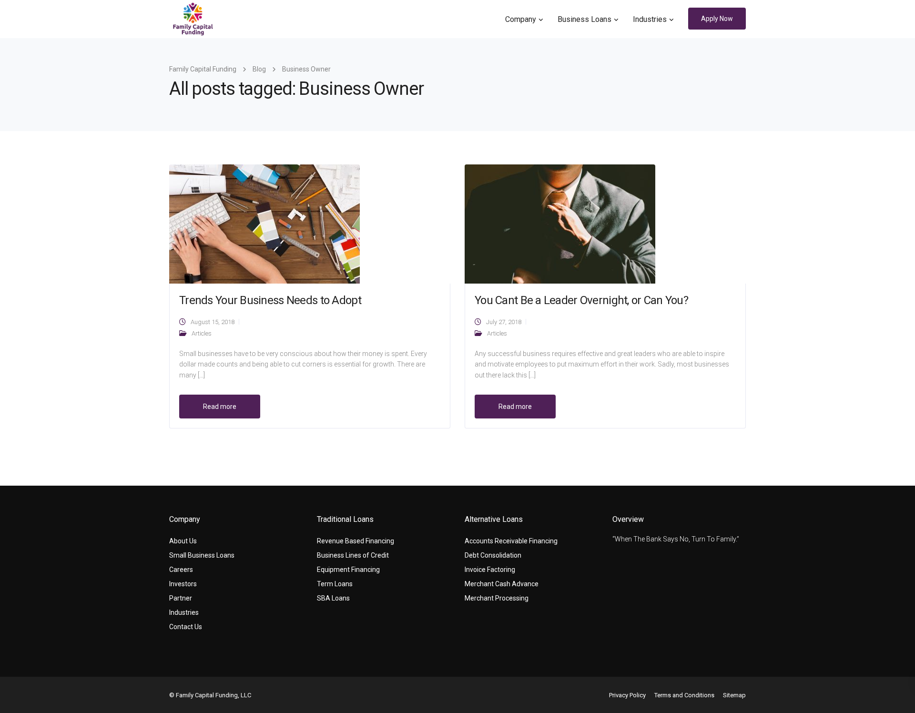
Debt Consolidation (493, 555)
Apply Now (717, 18)
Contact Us (185, 627)
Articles (202, 333)
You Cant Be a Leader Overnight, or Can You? (581, 300)
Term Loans (335, 584)
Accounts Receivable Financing (511, 541)
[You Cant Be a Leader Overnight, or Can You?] (560, 223)
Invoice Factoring (490, 569)
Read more (219, 406)
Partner (180, 598)
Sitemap (734, 695)
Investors (183, 584)
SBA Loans (333, 598)
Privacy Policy (627, 695)
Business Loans (584, 19)
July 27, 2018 (503, 322)
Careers (181, 569)
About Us (183, 541)
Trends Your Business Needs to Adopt (270, 300)
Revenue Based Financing (355, 541)
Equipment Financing (348, 569)
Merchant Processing (497, 598)
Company (520, 19)
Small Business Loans (201, 555)
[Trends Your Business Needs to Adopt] (264, 223)
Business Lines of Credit (353, 555)
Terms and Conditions (684, 695)
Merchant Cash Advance (502, 584)
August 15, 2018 (212, 322)
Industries (650, 19)
